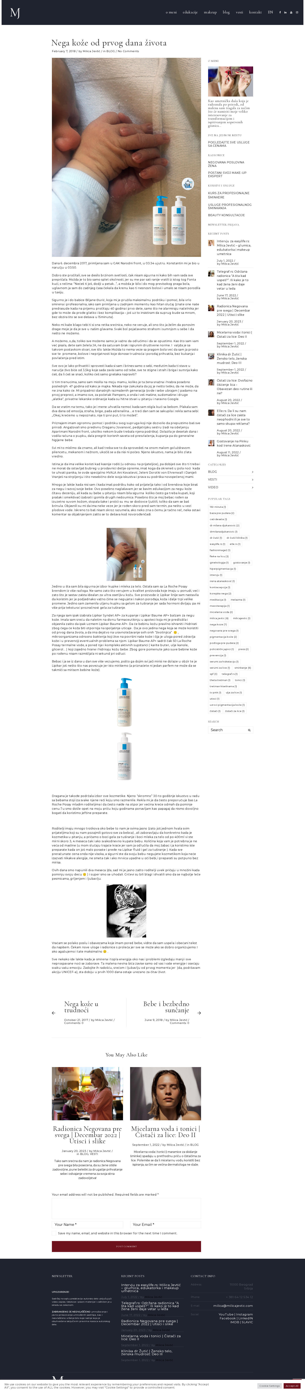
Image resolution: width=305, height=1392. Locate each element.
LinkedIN (245, 1318)
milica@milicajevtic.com (233, 1305)
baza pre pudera (222, 513)
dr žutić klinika (237, 537)
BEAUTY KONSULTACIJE (226, 215)
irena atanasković (222, 581)
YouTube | (227, 1314)
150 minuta (218, 506)
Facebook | (229, 1318)
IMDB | (235, 1322)
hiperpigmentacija (223, 568)
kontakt (255, 12)
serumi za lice (220, 667)
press (243, 649)
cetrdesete (218, 519)
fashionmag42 (220, 550)
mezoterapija (220, 605)
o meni (171, 12)
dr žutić (216, 537)
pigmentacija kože (223, 636)
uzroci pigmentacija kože (227, 704)
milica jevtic (219, 618)
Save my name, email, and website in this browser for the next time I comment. (117, 1233)
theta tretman (220, 680)
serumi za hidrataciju (224, 661)
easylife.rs (217, 544)
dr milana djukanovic (224, 525)
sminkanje (243, 667)
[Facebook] (280, 12)
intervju (216, 574)
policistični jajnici (222, 649)
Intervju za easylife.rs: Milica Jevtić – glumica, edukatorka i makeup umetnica (151, 1288)
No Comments (128, 51)
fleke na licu (219, 556)
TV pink (215, 692)
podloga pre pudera (224, 643)
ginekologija (219, 562)
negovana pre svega (224, 630)
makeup (210, 12)
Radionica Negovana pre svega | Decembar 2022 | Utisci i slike (233, 310)
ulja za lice (234, 692)
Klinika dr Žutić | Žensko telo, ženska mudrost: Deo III (232, 359)
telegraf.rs (230, 673)
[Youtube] (291, 12)
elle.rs (235, 544)
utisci (214, 698)
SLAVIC (247, 1322)
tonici (240, 680)
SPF (213, 673)
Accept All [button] (292, 1385)
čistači (215, 711)
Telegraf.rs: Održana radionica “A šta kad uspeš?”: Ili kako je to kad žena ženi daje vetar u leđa (233, 280)
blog (226, 12)
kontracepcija (220, 587)
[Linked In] (285, 12)
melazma (238, 599)
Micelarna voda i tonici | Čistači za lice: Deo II (151, 1337)
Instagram (244, 1314)
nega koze (218, 624)
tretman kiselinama (223, 686)
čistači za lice (235, 711)
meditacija (218, 599)
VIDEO (213, 487)
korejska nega (220, 593)
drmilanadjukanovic (224, 531)
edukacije (190, 12)
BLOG (110, 51)
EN (270, 12)
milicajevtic (241, 618)
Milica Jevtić (91, 51)
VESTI (94, 1154)
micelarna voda (221, 612)
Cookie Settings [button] (269, 1385)
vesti (239, 12)
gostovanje (241, 562)
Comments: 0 (74, 1023)
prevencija (218, 655)
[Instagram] (297, 12)
